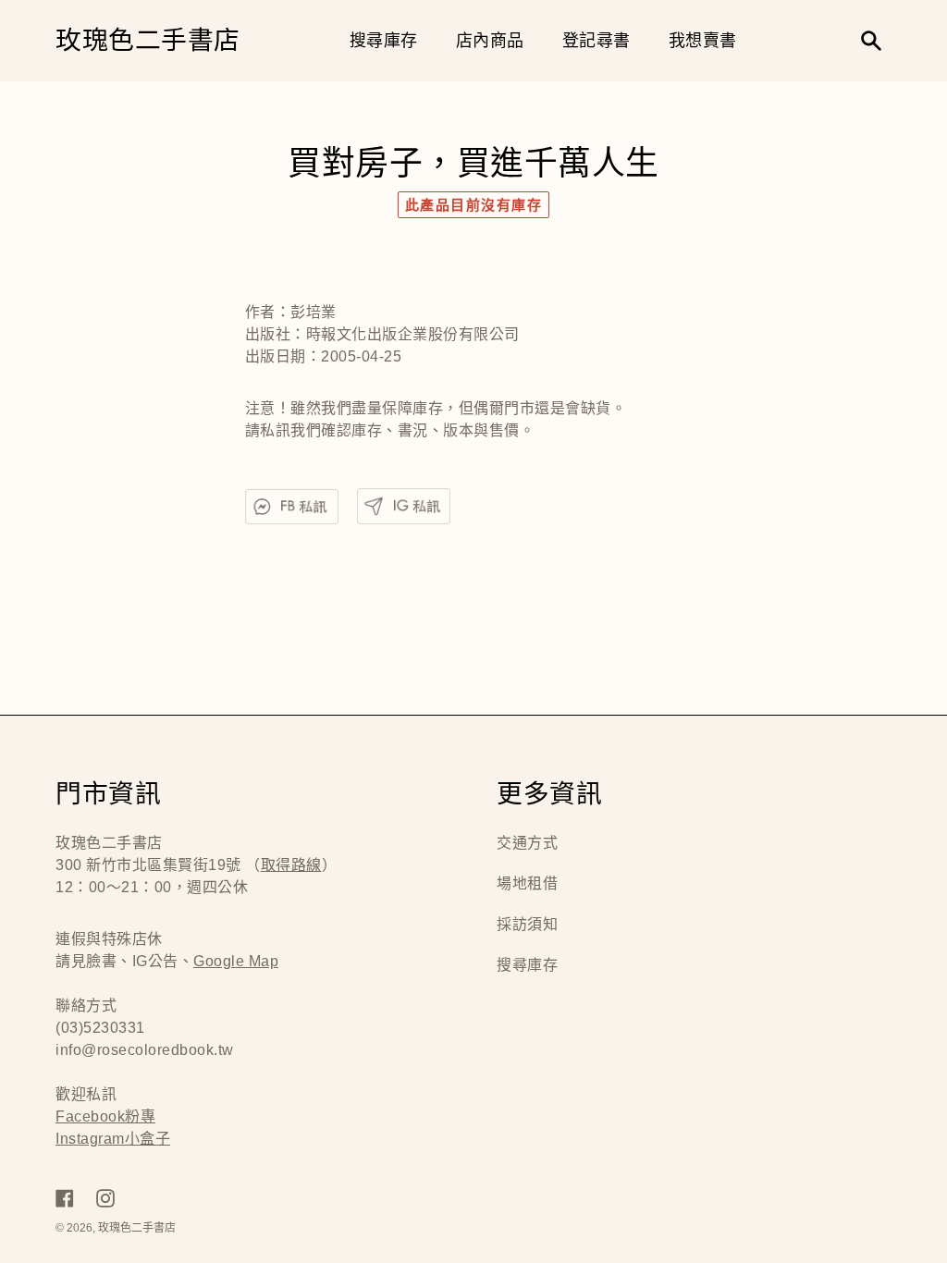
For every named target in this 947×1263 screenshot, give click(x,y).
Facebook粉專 (105, 1116)
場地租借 (527, 883)
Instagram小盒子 (112, 1139)
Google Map (235, 961)
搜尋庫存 (527, 965)
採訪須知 (527, 924)
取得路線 (291, 865)
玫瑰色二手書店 (147, 41)
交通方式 (527, 843)
